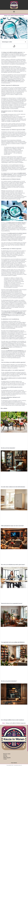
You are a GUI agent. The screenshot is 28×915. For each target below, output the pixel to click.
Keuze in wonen (6, 753)
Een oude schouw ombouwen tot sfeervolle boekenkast (13, 486)
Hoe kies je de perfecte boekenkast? (9, 681)
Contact (5, 758)
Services (5, 755)
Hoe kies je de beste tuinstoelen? (8, 448)
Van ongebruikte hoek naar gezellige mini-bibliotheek (13, 642)
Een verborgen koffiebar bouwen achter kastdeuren (12, 719)
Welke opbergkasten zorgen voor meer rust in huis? (12, 525)
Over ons (5, 756)
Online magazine (7, 757)
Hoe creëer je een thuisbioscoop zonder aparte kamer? (13, 564)
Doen (3, 723)
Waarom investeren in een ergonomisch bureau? (11, 603)
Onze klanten (14, 762)
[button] (14, 12)
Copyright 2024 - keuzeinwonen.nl (14, 765)
